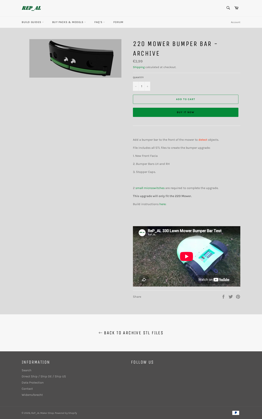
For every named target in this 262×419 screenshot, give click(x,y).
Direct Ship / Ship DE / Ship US (44, 376)
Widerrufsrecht (32, 395)
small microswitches (150, 188)
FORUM (118, 22)
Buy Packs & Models (68, 22)
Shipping (139, 67)
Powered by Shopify (66, 413)
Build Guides (32, 22)
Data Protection (33, 382)
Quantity (138, 77)
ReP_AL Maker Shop (42, 413)
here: (162, 204)
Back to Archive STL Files (132, 332)
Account (235, 22)
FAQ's (98, 22)
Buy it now (186, 112)
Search (26, 370)
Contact (27, 388)
